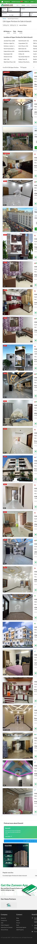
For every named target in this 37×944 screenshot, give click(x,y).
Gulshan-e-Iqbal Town (10, 43)
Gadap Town (22, 59)
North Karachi (23, 40)
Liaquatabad (23, 43)
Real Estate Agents (21, 927)
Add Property (20, 929)
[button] (4, 10)
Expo (17, 925)
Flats (14, 32)
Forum (18, 922)
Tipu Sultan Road (23, 56)
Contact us (4, 920)
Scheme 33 (8, 56)
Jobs (2, 922)
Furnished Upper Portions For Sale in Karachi (15, 875)
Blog (17, 918)
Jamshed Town (9, 40)
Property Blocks (17, 1)
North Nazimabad (10, 48)
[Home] (2, 2)
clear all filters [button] (23, 25)
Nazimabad (8, 54)
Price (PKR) (4, 13)
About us (3, 918)
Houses (20, 32)
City (9, 8)
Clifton (21, 54)
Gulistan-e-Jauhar (10, 46)
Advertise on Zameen (6, 927)
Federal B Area (9, 51)
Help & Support (5, 925)
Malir (6, 59)
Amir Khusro (23, 46)
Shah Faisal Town (9, 62)
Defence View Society (24, 62)
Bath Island (22, 48)
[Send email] (35, 94)
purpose (4, 8)
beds (22, 13)
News (17, 920)
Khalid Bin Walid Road (24, 51)
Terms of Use (4, 929)
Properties (7, 1)
